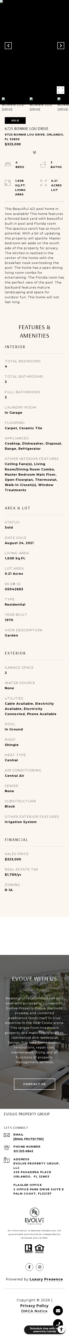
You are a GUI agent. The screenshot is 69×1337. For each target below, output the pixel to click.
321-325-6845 (23, 1151)
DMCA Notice (34, 1311)
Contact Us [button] (34, 1084)
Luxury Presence (46, 1279)
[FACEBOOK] (29, 1267)
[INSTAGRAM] (40, 1267)
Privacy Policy (34, 1306)
